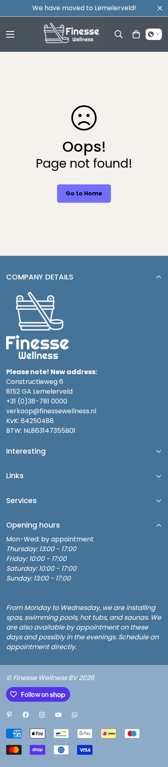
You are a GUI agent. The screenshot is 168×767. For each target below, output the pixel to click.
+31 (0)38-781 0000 (36, 401)
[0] (136, 34)
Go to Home (84, 193)
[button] (154, 34)
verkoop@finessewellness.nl (51, 411)
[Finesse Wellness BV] (71, 34)
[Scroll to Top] (153, 724)
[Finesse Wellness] (9, 715)
